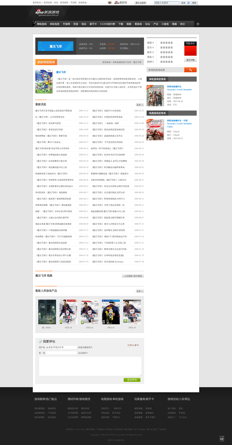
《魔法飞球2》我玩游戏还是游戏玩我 (107, 129)
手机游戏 (105, 413)
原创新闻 (52, 417)
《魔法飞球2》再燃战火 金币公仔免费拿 (109, 161)
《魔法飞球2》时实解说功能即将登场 (107, 167)
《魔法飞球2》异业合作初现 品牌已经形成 (110, 186)
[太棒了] (171, 42)
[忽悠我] (162, 42)
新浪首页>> (38, 2)
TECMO (111, 44)
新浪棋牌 (64, 2)
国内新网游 (39, 408)
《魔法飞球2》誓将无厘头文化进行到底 (109, 249)
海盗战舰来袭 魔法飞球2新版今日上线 (108, 211)
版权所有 (120, 440)
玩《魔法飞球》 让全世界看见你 (49, 117)
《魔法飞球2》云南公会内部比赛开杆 (52, 217)
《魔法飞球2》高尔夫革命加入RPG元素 (53, 255)
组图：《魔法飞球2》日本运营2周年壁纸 (53, 211)
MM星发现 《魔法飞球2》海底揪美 (51, 192)
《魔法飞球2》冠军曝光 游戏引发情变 (108, 230)
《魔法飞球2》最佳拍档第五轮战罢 (51, 243)
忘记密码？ (83, 353)
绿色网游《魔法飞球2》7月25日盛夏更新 (53, 236)
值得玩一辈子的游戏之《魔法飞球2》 (107, 148)
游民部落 (105, 417)
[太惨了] (161, 42)
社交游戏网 (73, 417)
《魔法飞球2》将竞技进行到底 (49, 129)
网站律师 (128, 429)
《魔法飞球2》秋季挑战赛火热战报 (51, 155)
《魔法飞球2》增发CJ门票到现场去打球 (109, 236)
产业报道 (52, 413)
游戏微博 (138, 417)
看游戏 (149, 408)
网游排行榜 (73, 408)
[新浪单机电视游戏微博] (46, 62)
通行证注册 (151, 429)
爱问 (181, 408)
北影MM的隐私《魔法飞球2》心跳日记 (108, 180)
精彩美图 (138, 408)
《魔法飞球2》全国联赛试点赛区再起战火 (54, 186)
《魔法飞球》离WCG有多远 (47, 142)
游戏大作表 (86, 413)
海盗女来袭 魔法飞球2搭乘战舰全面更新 (53, 224)
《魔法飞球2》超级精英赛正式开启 (106, 136)
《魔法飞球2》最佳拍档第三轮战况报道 (53, 262)
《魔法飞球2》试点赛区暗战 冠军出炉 (108, 192)
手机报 (182, 413)
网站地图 (90, 429)
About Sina (80, 429)
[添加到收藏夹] (198, 24)
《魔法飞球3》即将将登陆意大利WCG (108, 199)
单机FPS (117, 408)
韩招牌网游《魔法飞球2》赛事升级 (51, 136)
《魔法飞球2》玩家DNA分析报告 (106, 111)
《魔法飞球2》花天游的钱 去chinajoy (107, 262)
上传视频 (128, 276)
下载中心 (116, 417)
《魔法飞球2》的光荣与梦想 (48, 123)
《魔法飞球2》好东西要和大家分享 (51, 161)
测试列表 (85, 408)
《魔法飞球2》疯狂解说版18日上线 (51, 167)
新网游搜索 (86, 417)
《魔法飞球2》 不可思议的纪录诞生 (107, 142)
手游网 (73, 2)
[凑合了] (166, 42)
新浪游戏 (48, 2)
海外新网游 (39, 417)
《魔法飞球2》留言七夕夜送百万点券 (107, 224)
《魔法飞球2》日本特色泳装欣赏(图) (107, 255)
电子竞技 (116, 413)
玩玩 (56, 2)
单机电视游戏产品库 (122, 62)
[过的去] (167, 42)
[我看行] (168, 42)
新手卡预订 (151, 417)
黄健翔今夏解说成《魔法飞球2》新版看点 (110, 173)
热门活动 (172, 408)
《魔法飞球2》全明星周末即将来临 (106, 117)
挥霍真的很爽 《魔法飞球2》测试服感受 (53, 205)
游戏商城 (82, 2)
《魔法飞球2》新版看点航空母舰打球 (107, 217)
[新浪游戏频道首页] (48, 13)
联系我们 (109, 429)
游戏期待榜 (39, 413)
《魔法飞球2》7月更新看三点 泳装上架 (108, 243)
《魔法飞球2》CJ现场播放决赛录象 (51, 230)
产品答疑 (162, 429)
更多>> (140, 105)
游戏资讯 (52, 408)
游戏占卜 (172, 417)
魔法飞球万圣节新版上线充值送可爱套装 (53, 111)
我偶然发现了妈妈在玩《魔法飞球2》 (53, 173)
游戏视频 (138, 413)
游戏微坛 (150, 413)
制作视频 (138, 276)
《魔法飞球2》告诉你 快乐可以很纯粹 (108, 155)
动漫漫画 (172, 413)
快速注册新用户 (85, 347)
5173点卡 (183, 417)
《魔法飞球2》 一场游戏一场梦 (105, 123)
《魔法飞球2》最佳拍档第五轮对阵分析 (53, 249)
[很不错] (169, 42)
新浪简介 (70, 429)
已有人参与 (133, 345)
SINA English (139, 429)
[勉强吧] (164, 42)
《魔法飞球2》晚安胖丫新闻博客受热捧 (53, 199)
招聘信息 (119, 429)
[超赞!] (172, 42)
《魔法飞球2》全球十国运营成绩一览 (107, 205)
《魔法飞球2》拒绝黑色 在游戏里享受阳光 (54, 180)
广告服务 (100, 429)
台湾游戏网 (73, 413)
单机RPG (105, 408)
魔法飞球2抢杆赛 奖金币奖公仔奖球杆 (52, 148)
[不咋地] (163, 42)
